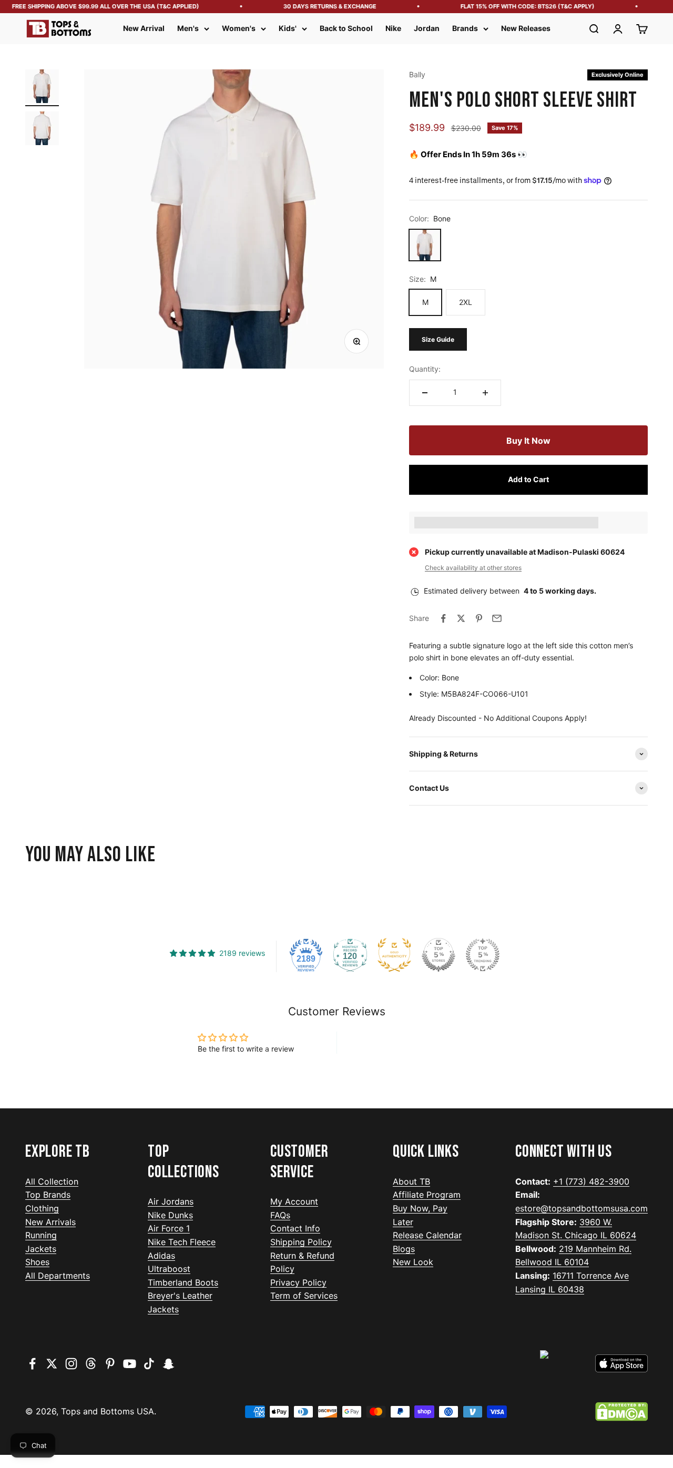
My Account (294, 1201)
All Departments (57, 1275)
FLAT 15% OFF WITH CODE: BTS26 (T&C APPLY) (518, 6)
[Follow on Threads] (91, 1364)
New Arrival (144, 28)
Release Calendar (427, 1235)
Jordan (427, 28)
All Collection (51, 1181)
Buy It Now (528, 440)
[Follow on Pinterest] (110, 1364)
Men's (188, 28)
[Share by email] (497, 618)
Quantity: (425, 368)
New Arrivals (50, 1222)
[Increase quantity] (485, 392)
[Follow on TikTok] (149, 1364)
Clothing (42, 1208)
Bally (417, 74)
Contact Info (295, 1228)
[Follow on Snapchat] (168, 1364)
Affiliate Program (427, 1194)
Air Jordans (170, 1201)
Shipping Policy (301, 1242)
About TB (411, 1181)
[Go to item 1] (42, 87)
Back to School (346, 28)
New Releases (525, 28)
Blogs (404, 1248)
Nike (393, 28)
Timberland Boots (183, 1282)
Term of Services (304, 1295)
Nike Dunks (170, 1215)
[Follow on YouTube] (130, 1364)
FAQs (280, 1215)
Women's (239, 28)
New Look (413, 1262)
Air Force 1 (169, 1228)
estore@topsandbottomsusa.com (581, 1208)
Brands (465, 28)
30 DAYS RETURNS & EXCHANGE (319, 6)
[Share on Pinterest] (479, 618)
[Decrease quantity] (425, 392)
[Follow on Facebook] (32, 1364)
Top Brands (47, 1194)
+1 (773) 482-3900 (591, 1181)
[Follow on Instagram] (71, 1364)
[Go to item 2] (42, 129)
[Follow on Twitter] (52, 1364)
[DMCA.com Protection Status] (621, 1411)
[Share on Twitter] (461, 618)
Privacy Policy (298, 1282)
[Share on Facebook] (443, 618)
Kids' (288, 28)
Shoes (37, 1262)
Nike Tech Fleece (182, 1242)
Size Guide (438, 339)
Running (41, 1235)
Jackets (40, 1248)
